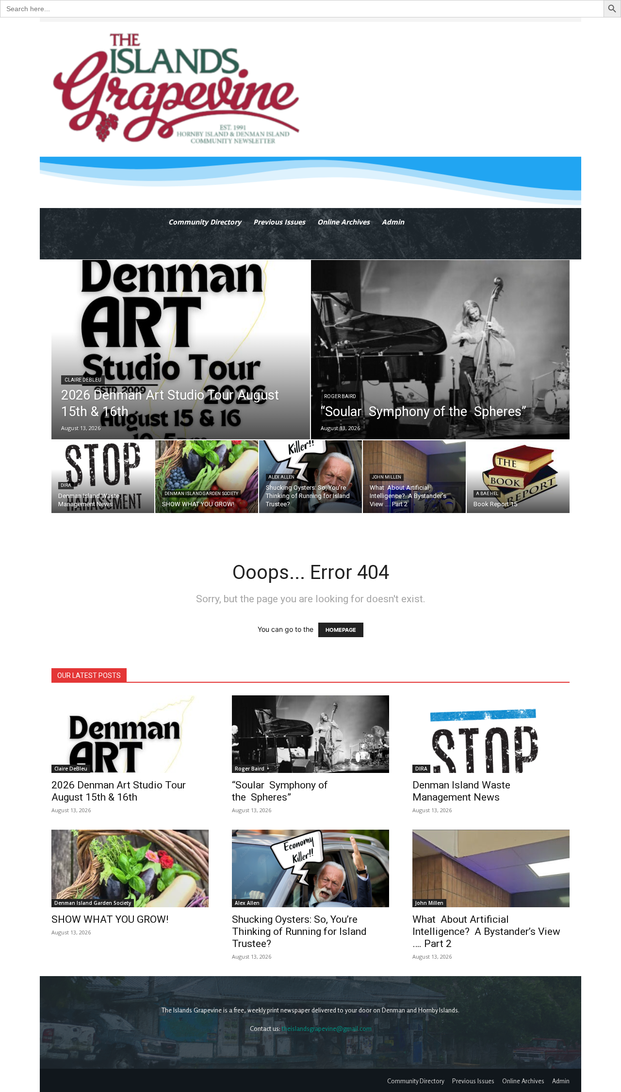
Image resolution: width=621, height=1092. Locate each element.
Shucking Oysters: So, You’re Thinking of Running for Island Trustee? (299, 931)
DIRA (66, 485)
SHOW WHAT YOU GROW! (109, 919)
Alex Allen (281, 477)
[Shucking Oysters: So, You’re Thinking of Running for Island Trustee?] (310, 476)
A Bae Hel (487, 493)
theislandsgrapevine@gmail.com (327, 1028)
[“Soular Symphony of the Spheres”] (440, 349)
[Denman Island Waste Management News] (102, 476)
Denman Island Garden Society (201, 493)
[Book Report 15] (518, 476)
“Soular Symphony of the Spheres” (280, 791)
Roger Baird (340, 396)
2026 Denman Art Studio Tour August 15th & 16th (118, 791)
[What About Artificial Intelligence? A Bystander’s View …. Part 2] (414, 476)
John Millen (386, 477)
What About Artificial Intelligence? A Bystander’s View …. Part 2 (486, 931)
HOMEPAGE (341, 629)
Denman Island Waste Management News (461, 791)
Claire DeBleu (83, 380)
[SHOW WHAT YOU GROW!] (206, 476)
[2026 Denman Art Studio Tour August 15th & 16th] (180, 349)
